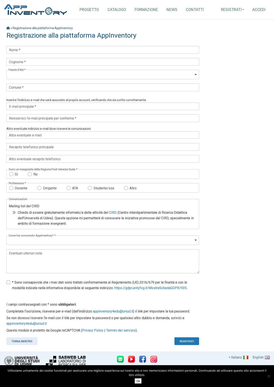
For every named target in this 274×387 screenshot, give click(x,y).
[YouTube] (131, 359)
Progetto (89, 9)
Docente (21, 188)
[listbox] (102, 74)
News (172, 9)
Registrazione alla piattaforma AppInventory (43, 28)
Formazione (146, 9)
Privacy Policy (92, 330)
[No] (269, 376)
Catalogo (116, 9)
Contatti (195, 9)
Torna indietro (22, 341)
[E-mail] (120, 359)
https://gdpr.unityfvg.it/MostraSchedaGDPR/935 (150, 288)
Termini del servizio (121, 330)
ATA (75, 188)
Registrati (231, 9)
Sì (16, 174)
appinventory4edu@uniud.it (113, 311)
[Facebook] (142, 359)
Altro (133, 188)
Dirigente (50, 188)
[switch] (12, 212)
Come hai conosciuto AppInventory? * (32, 235)
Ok (138, 381)
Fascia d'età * (17, 69)
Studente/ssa (104, 188)
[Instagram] (153, 359)
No (35, 174)
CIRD (113, 213)
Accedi (258, 9)
